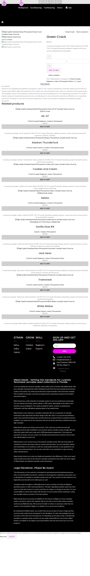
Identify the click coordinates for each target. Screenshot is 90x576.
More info (3, 536)
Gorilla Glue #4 (45, 226)
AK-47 (45, 116)
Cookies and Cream (45, 169)
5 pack (79, 81)
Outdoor (50, 121)
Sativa (71, 81)
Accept (12, 536)
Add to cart (54, 70)
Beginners (50, 81)
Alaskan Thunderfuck (45, 142)
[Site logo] (8, 5)
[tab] (45, 84)
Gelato (45, 198)
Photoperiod (58, 32)
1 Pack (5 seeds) (74, 79)
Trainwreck (45, 279)
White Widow (45, 306)
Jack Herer (45, 253)
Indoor (56, 81)
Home (49, 32)
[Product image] (45, 111)
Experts (40, 148)
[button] (45, 126)
